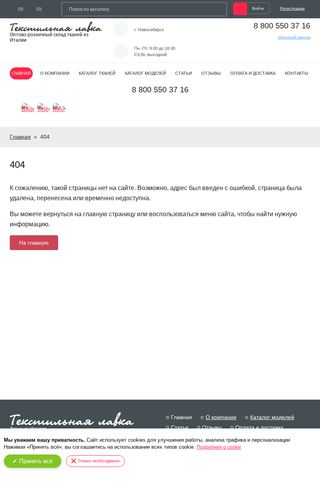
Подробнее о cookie (219, 447)
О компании (54, 73)
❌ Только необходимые (95, 460)
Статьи (183, 73)
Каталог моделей (145, 73)
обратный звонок (294, 37)
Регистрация (292, 8)
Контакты (296, 73)
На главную (34, 243)
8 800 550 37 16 (282, 26)
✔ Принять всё (32, 461)
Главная (21, 73)
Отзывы (211, 73)
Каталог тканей (97, 73)
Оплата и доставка (253, 73)
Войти (258, 8)
